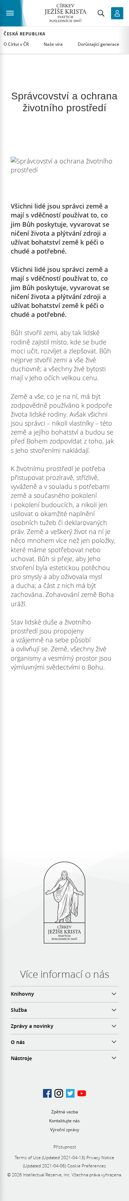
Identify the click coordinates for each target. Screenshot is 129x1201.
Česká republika (25, 33)
